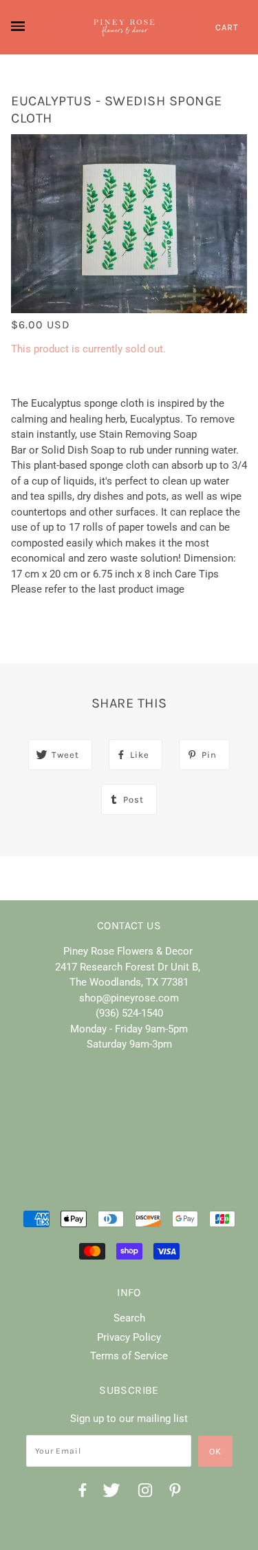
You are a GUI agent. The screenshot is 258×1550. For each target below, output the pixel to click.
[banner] (124, 27)
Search (129, 1318)
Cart (227, 27)
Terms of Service (129, 1356)
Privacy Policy (129, 1337)
